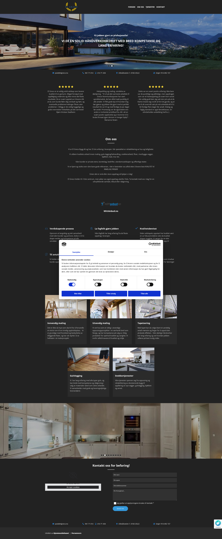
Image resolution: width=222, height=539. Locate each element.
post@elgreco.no (61, 73)
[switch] (98, 284)
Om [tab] (145, 252)
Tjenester (150, 7)
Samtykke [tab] (76, 252)
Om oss (140, 7)
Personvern (76, 533)
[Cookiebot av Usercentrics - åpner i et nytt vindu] (150, 244)
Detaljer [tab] (111, 252)
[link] (73, 475)
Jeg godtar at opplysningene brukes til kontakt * (135, 503)
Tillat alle (144, 294)
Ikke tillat (77, 294)
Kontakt (160, 7)
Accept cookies (73, 487)
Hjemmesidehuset (61, 533)
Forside (131, 7)
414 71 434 (101, 73)
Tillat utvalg (111, 294)
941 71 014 (89, 73)
